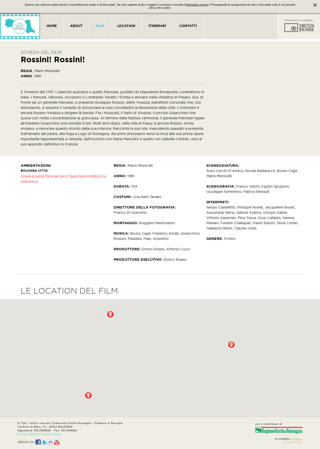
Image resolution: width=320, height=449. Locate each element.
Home (52, 26)
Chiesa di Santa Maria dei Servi (44, 176)
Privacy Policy (27, 434)
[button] (231, 344)
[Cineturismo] (20, 26)
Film (100, 26)
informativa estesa (197, 4)
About (76, 26)
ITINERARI (157, 26)
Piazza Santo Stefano (84, 176)
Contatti (188, 26)
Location (126, 26)
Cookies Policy (50, 434)
